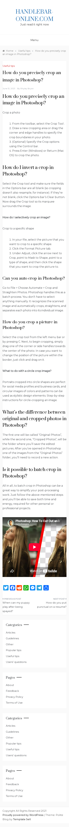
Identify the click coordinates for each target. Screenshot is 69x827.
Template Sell (22, 819)
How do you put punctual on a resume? (51, 605)
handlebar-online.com (34, 15)
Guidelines (12, 638)
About (10, 685)
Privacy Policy (14, 696)
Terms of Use (14, 702)
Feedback (12, 690)
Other (9, 644)
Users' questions (16, 662)
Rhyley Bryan (27, 88)
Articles (10, 632)
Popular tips (13, 650)
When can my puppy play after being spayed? (16, 607)
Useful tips (9, 65)
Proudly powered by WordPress (23, 815)
